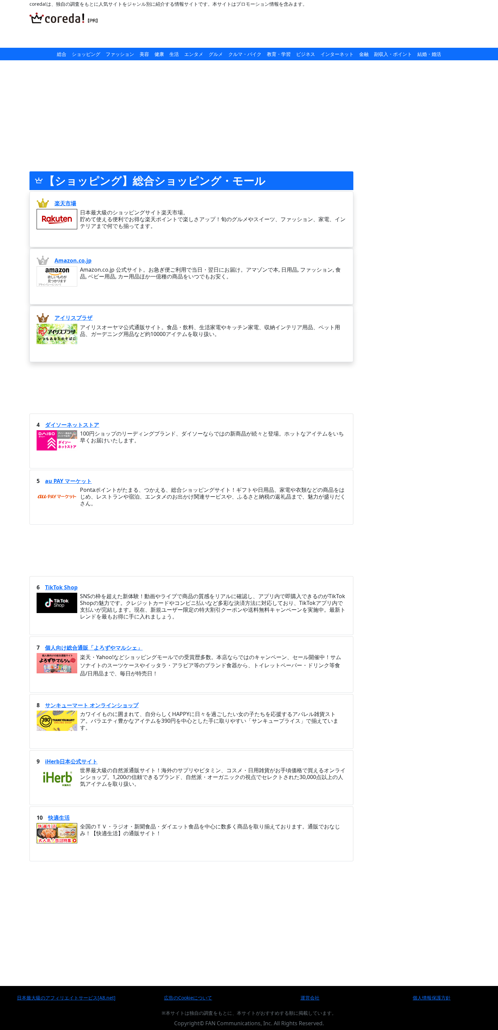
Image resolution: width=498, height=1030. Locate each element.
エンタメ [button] (193, 54)
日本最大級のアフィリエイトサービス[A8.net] (66, 997)
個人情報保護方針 (432, 997)
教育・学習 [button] (279, 54)
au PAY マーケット (68, 481)
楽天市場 (65, 203)
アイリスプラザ (73, 317)
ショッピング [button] (86, 54)
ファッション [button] (120, 54)
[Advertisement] (262, 28)
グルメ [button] (216, 54)
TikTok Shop (61, 587)
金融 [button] (364, 54)
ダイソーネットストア (72, 424)
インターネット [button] (337, 54)
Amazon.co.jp (73, 260)
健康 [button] (159, 54)
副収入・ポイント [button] (393, 54)
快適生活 (59, 817)
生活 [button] (174, 54)
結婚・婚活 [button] (429, 54)
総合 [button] (61, 54)
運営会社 (309, 997)
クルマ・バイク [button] (245, 54)
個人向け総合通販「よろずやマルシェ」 (94, 647)
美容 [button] (144, 54)
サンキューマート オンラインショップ (92, 705)
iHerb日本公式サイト (71, 761)
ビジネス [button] (305, 54)
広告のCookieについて (188, 997)
